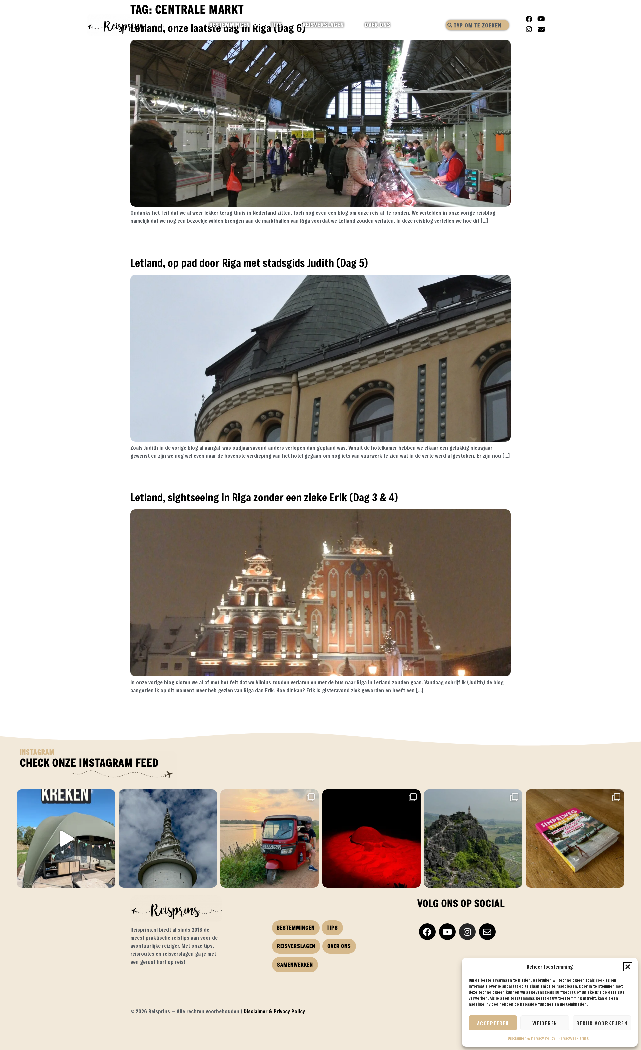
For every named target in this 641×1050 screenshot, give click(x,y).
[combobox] (477, 25)
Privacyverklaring (573, 1038)
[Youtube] (541, 19)
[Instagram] (529, 29)
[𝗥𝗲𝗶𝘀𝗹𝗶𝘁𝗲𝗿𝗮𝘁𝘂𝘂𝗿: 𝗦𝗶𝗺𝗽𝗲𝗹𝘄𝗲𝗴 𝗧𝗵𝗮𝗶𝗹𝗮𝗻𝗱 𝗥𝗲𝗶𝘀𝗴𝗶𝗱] (575, 838)
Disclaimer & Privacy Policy (531, 1038)
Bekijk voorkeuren (602, 1023)
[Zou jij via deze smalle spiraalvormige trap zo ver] (168, 838)
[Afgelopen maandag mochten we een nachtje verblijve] (66, 838)
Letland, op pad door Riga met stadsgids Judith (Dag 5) (249, 262)
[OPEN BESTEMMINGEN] (256, 25)
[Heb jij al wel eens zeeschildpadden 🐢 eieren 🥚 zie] (371, 838)
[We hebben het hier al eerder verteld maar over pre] (269, 838)
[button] (627, 966)
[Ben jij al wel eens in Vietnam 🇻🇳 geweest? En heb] (473, 838)
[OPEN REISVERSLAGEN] (350, 25)
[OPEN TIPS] (288, 25)
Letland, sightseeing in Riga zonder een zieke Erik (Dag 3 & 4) (264, 497)
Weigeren (544, 1023)
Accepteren (493, 1023)
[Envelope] (541, 29)
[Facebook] (529, 19)
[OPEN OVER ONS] (396, 25)
